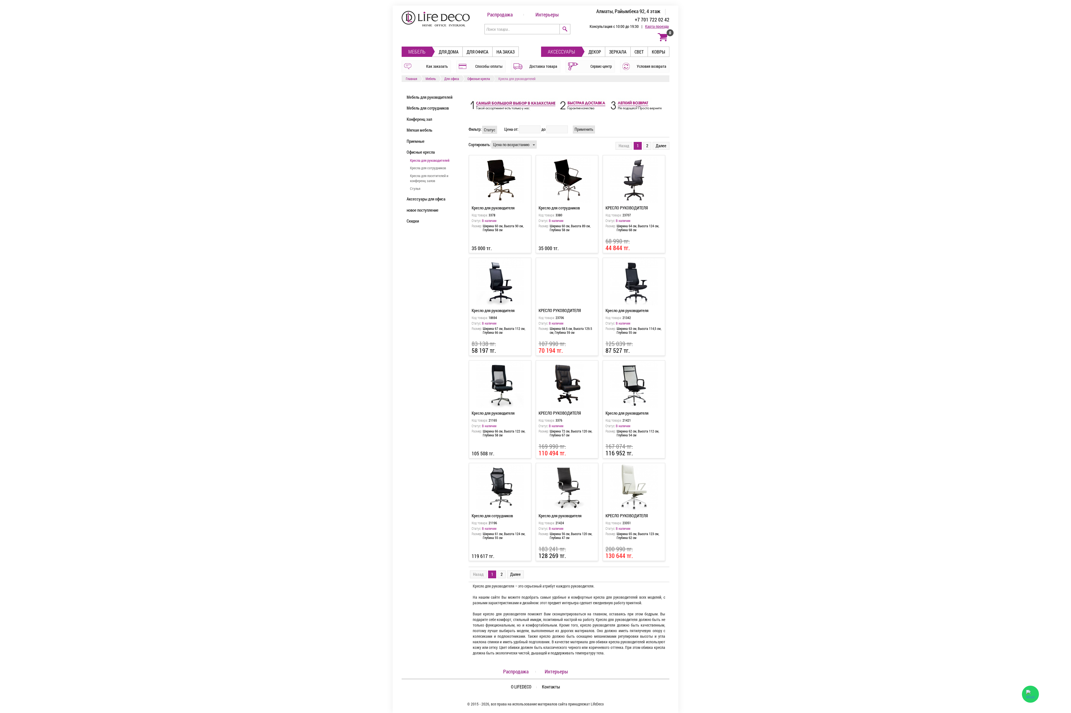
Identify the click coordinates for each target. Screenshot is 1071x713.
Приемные (415, 141)
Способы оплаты (489, 66)
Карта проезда (657, 26)
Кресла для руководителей (429, 160)
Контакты (551, 687)
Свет (639, 52)
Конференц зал (419, 119)
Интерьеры (547, 14)
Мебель (416, 51)
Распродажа (500, 14)
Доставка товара (543, 66)
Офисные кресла (478, 78)
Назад (624, 145)
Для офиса (477, 52)
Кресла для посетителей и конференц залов (429, 178)
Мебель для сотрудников (428, 108)
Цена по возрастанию (511, 144)
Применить (584, 129)
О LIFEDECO (521, 687)
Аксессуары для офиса (426, 199)
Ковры (658, 52)
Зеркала (617, 52)
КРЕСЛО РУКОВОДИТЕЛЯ (627, 208)
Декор (594, 52)
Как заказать (437, 66)
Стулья (415, 188)
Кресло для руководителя (493, 208)
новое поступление (422, 210)
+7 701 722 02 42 (652, 19)
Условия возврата (651, 66)
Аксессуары (561, 51)
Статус (489, 129)
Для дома (449, 52)
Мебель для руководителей (429, 97)
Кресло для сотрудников (559, 208)
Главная (411, 78)
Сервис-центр (601, 66)
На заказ (505, 52)
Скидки (413, 221)
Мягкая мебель (419, 130)
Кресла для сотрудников (428, 167)
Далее (661, 145)
